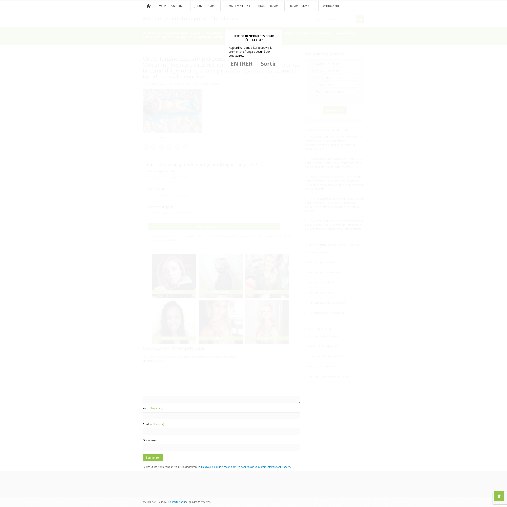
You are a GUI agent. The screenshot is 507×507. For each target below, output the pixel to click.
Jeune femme (205, 6)
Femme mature (237, 6)
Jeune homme (269, 6)
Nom (153, 408)
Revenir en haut (499, 496)
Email (153, 424)
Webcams (331, 6)
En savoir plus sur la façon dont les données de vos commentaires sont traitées (245, 467)
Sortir (268, 63)
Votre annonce (173, 6)
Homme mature (301, 6)
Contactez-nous (177, 502)
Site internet (150, 440)
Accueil (149, 6)
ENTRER (242, 63)
